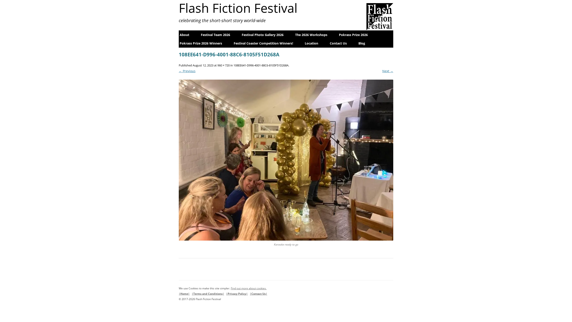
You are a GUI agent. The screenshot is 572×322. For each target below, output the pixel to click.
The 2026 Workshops (311, 35)
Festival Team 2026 (215, 35)
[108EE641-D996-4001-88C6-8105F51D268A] (286, 160)
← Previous (187, 71)
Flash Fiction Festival (238, 8)
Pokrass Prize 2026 (353, 35)
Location (311, 43)
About (184, 35)
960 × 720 (223, 65)
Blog (361, 43)
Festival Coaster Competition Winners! (263, 43)
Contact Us (338, 43)
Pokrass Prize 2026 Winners (201, 43)
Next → (387, 71)
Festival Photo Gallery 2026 (263, 35)
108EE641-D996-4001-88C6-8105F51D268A (260, 65)
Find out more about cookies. (249, 288)
